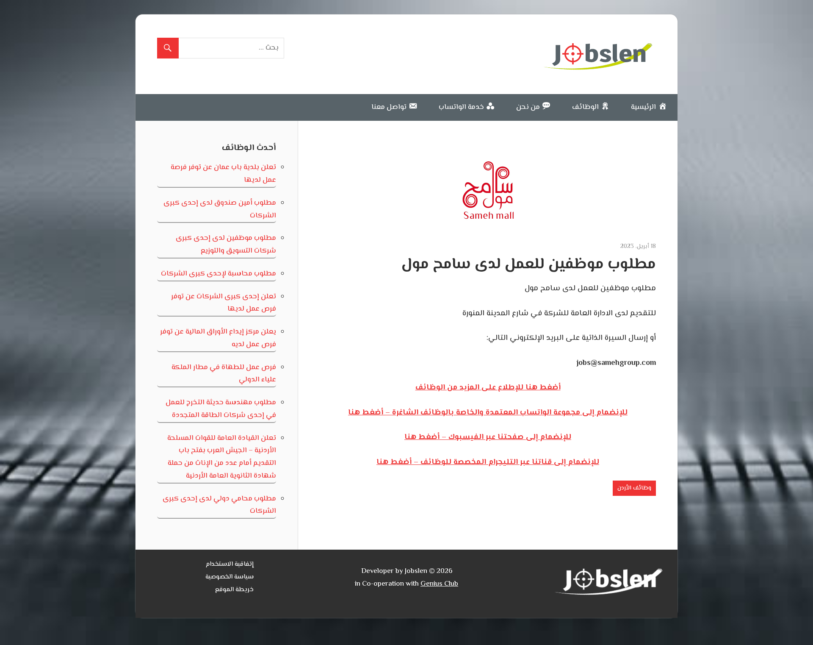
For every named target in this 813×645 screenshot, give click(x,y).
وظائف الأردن (634, 488)
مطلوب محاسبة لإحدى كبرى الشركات (218, 273)
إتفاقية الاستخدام (230, 564)
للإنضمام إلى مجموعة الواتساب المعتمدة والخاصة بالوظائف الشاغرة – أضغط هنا (488, 413)
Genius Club (439, 583)
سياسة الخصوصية (229, 577)
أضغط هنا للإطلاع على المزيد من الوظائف (488, 388)
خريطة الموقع (234, 590)
